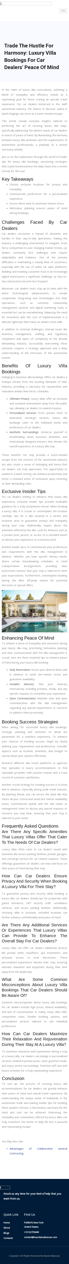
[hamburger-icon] (63, 10)
